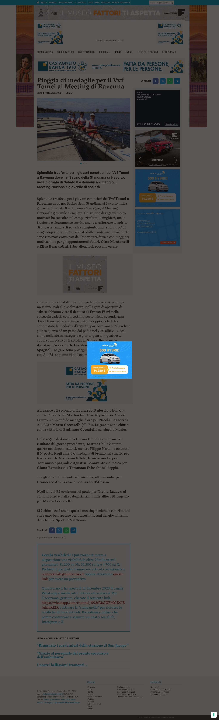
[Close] (132, 341)
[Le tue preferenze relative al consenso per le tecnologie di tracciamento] (214, 715)
